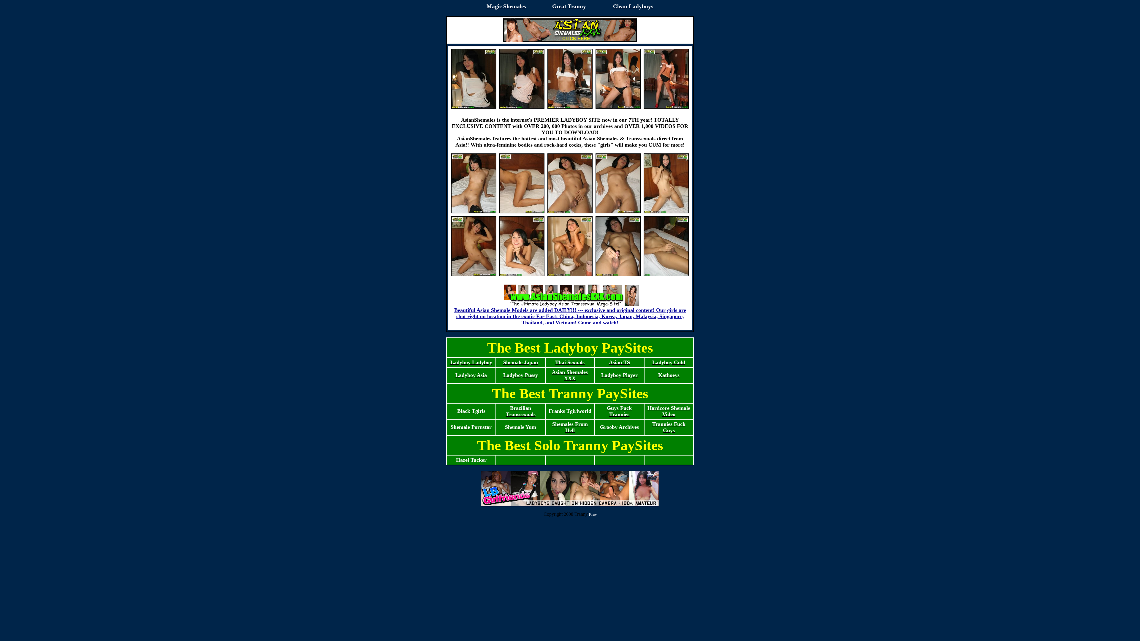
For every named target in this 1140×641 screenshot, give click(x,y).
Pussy (593, 514)
